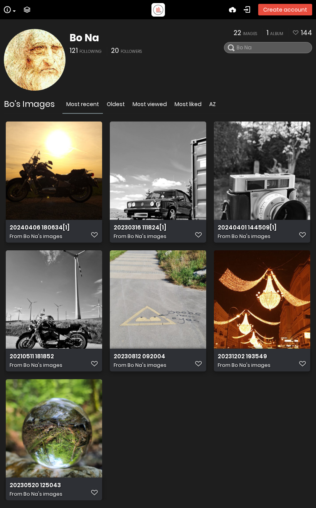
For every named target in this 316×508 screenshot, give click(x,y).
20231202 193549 (242, 356)
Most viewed (150, 104)
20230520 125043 (35, 485)
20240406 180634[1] (40, 227)
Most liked (188, 104)
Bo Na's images (43, 236)
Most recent (82, 104)
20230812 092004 (139, 356)
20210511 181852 (32, 356)
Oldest (116, 104)
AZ (212, 104)
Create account (285, 10)
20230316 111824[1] (140, 227)
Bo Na (84, 38)
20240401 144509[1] (247, 227)
